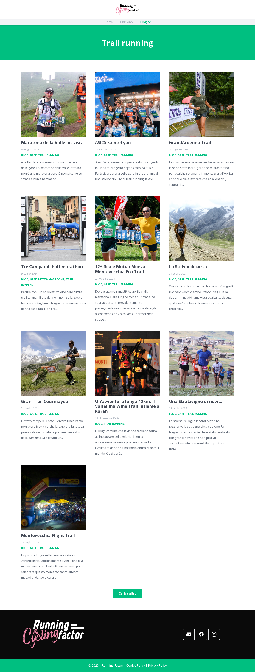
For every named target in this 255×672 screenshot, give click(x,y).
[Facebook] (201, 634)
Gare (33, 155)
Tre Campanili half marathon (52, 267)
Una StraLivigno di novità (196, 401)
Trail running (48, 155)
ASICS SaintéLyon (113, 142)
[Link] (127, 9)
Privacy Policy (157, 665)
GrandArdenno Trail (190, 142)
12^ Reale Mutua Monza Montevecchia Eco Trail (120, 269)
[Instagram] (214, 634)
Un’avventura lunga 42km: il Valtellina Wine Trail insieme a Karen (127, 406)
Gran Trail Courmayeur (45, 401)
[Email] (189, 634)
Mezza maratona (51, 279)
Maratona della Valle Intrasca (52, 142)
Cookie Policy (135, 665)
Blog (24, 155)
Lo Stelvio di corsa (188, 267)
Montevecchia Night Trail (48, 535)
